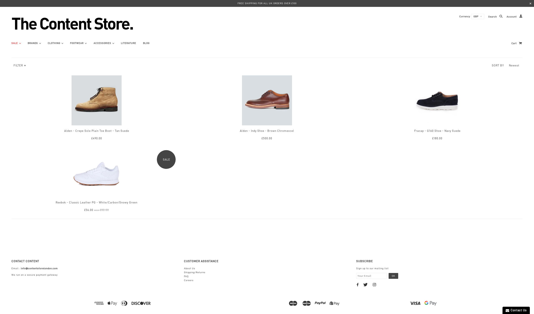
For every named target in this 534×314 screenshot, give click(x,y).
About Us (189, 268)
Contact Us (518, 310)
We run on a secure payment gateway (34, 275)
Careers (189, 280)
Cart (514, 43)
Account (512, 17)
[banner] (94, 23)
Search (493, 17)
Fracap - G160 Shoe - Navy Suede (437, 130)
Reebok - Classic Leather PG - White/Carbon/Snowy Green (96, 202)
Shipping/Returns (194, 272)
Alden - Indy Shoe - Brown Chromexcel (267, 130)
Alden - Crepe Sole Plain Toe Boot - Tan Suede (96, 130)
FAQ (186, 276)
